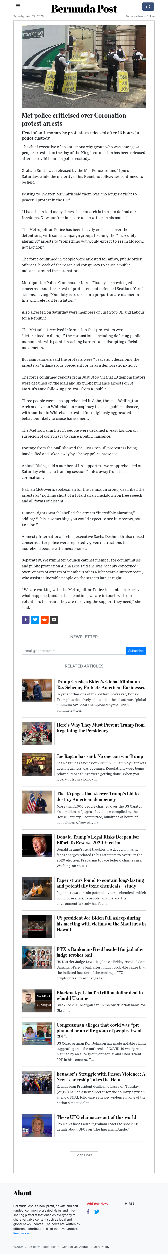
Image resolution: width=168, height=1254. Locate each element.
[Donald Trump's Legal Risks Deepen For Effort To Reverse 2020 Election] (37, 845)
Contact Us (70, 1247)
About (83, 1247)
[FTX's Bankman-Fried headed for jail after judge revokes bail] (37, 957)
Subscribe (136, 651)
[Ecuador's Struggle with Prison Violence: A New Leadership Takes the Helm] (37, 1082)
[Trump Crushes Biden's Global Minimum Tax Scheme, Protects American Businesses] (37, 690)
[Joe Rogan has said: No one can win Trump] (37, 764)
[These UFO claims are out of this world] (37, 1125)
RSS (131, 1203)
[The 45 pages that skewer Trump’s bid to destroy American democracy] (37, 802)
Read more (21, 1233)
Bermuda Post (84, 8)
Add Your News (97, 1203)
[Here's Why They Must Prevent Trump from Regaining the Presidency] (37, 733)
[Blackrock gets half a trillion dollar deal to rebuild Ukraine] (37, 1000)
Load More (84, 1155)
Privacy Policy (99, 1247)
